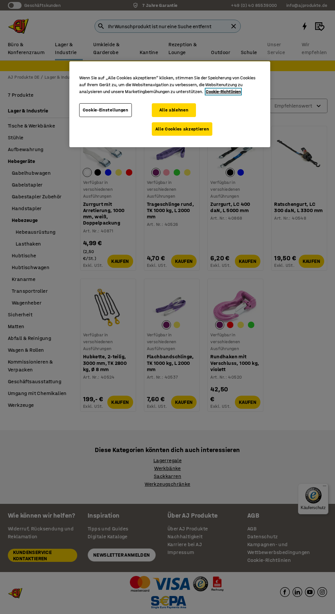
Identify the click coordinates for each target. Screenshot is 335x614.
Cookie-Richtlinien (223, 91)
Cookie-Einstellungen (105, 110)
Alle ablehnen (173, 110)
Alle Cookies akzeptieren (182, 129)
